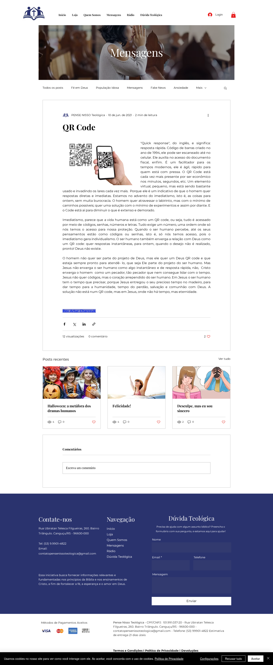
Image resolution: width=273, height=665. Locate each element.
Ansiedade (181, 87)
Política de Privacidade (162, 650)
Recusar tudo (233, 659)
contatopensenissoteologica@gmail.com (142, 631)
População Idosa (107, 87)
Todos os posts (53, 87)
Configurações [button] (209, 659)
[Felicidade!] (136, 382)
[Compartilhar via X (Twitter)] (74, 324)
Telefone (199, 557)
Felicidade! (122, 406)
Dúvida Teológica (119, 557)
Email (156, 557)
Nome (156, 539)
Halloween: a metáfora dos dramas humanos (69, 408)
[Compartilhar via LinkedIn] (84, 324)
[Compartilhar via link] (94, 324)
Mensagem (160, 574)
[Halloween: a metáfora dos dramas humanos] (72, 382)
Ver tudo (224, 359)
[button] (233, 15)
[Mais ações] (208, 115)
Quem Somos (117, 540)
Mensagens (135, 87)
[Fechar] (268, 658)
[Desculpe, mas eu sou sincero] (201, 382)
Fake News (158, 87)
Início (111, 529)
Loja (110, 534)
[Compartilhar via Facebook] (64, 324)
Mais (199, 87)
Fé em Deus (79, 87)
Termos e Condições (127, 650)
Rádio (111, 551)
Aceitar (255, 659)
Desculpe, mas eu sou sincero (194, 408)
